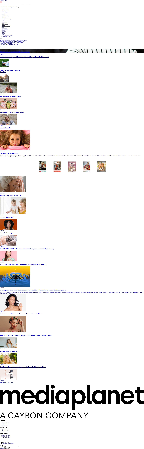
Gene (3, 27)
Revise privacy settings (7, 448)
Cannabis (4, 31)
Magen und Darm (3, 41)
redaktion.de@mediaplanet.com (8, 443)
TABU (3, 25)
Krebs (3, 23)
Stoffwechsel (4, 22)
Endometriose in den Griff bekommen (15, 52)
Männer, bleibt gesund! (6, 26)
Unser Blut (4, 16)
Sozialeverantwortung (6, 437)
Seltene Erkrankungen (6, 435)
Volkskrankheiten (5, 15)
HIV (3, 34)
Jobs (3, 423)
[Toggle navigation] (18, 7)
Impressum (4, 429)
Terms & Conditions (5, 430)
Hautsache (4, 14)
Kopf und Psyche (5, 9)
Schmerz (3, 30)
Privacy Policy (2, 448)
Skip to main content (3, 0)
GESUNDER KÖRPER (9, 7)
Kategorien (2, 445)
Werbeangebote (5, 424)
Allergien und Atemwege (22, 40)
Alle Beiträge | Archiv (6, 36)
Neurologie (16, 40)
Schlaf (3, 32)
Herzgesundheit (5, 24)
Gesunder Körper (5, 422)
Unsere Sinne (4, 28)
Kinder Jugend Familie (6, 436)
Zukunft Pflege (5, 29)
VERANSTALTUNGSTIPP (7, 35)
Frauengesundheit (5, 21)
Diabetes (3, 33)
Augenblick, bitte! (5, 8)
